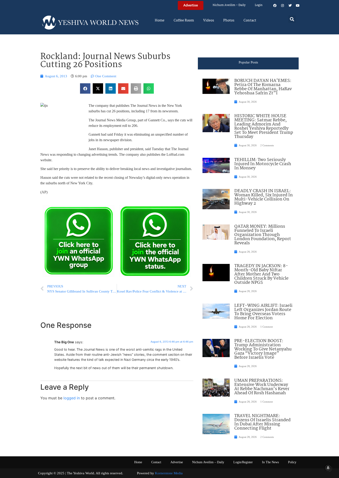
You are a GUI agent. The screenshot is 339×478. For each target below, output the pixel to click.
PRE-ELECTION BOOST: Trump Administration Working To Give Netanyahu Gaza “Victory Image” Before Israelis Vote (262, 349)
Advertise (176, 462)
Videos (208, 20)
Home (159, 20)
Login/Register (243, 462)
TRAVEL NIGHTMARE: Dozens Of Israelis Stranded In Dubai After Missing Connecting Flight (262, 422)
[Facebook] (275, 5)
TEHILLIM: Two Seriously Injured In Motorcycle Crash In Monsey (262, 164)
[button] (292, 19)
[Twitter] (290, 5)
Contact (250, 20)
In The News (270, 462)
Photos (228, 20)
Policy (292, 462)
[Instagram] (282, 5)
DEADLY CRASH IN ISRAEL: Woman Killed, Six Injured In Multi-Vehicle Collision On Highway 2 (263, 197)
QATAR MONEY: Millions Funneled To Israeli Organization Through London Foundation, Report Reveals (262, 235)
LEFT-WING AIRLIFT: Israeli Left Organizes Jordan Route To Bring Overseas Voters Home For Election (263, 312)
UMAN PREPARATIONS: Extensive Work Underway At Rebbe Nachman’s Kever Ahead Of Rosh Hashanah (261, 387)
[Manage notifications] (328, 468)
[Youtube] (297, 5)
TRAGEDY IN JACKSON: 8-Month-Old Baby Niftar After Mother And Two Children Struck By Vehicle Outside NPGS (261, 274)
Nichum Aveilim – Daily (229, 5)
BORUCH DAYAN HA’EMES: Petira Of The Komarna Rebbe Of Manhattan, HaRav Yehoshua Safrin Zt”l (263, 87)
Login (258, 5)
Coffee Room (184, 20)
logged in (71, 398)
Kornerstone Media (169, 473)
